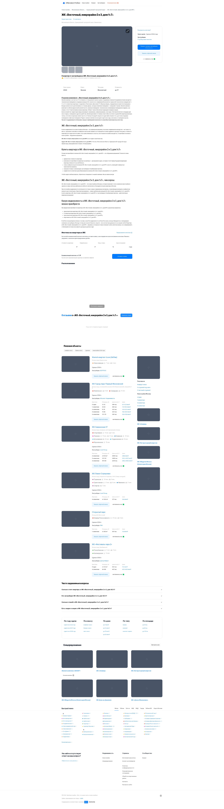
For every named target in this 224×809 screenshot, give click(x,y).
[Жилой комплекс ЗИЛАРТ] (77, 663)
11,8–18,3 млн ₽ (126, 407)
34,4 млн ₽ (125, 499)
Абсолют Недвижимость (107, 398)
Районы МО (149, 708)
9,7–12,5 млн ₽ (126, 404)
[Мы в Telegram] (161, 796)
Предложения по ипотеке (124, 232)
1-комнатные (141, 400)
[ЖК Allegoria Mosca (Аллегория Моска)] (148, 456)
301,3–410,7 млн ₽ (127, 458)
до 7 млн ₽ (106, 624)
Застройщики (101, 3)
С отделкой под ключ (143, 387)
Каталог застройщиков (128, 761)
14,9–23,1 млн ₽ (126, 409)
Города (142, 708)
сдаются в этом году (69, 624)
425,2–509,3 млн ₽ (127, 460)
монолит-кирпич (127, 631)
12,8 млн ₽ (125, 531)
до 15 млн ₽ (106, 631)
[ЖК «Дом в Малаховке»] (146, 691)
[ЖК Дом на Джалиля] (112, 691)
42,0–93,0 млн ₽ (126, 569)
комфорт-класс (88, 624)
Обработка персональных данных (129, 777)
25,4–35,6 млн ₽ (126, 414)
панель (125, 624)
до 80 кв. (145, 628)
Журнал (93, 3)
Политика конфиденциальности (128, 766)
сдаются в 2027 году (70, 628)
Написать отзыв (126, 315)
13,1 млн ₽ (124, 566)
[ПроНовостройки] (71, 3)
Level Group (103, 450)
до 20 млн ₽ (106, 634)
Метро (116, 708)
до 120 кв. (145, 631)
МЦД (137, 708)
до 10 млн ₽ (106, 628)
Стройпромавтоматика (145, 39)
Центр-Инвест (104, 561)
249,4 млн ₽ (125, 455)
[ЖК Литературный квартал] (148, 436)
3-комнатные (141, 405)
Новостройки (85, 3)
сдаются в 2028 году (70, 631)
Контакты (125, 781)
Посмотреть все (66, 742)
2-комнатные (141, 403)
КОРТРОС (103, 370)
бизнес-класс (87, 628)
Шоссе (128, 708)
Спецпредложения (112, 3)
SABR (81, 798)
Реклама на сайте (127, 784)
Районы (122, 708)
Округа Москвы (158, 708)
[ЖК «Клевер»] (148, 417)
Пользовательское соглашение (127, 772)
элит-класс (87, 631)
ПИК (101, 525)
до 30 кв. (145, 624)
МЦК (133, 708)
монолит (125, 628)
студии (139, 397)
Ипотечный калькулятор (128, 757)
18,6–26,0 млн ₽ (126, 411)
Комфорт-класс (142, 384)
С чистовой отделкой (143, 390)
